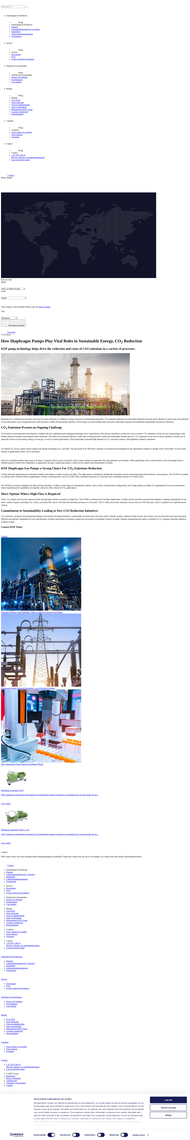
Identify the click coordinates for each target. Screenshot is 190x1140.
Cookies (9, 1085)
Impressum (10, 1076)
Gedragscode (11, 1081)
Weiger (168, 1115)
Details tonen (139, 1135)
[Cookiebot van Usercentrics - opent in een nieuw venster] (16, 1135)
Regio (3, 282)
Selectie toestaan (168, 1107)
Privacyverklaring (42, 1125)
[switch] (76, 1135)
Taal (3, 311)
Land (3, 291)
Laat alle (168, 1100)
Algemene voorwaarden (16, 1083)
